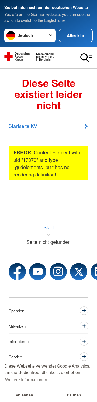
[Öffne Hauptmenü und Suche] (86, 57)
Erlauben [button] (73, 395)
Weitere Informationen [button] (26, 380)
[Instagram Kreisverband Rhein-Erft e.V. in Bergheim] (58, 271)
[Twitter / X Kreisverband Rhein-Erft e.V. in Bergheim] (78, 271)
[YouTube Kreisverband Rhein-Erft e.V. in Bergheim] (37, 271)
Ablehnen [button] (24, 395)
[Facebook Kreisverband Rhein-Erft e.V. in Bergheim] (17, 271)
